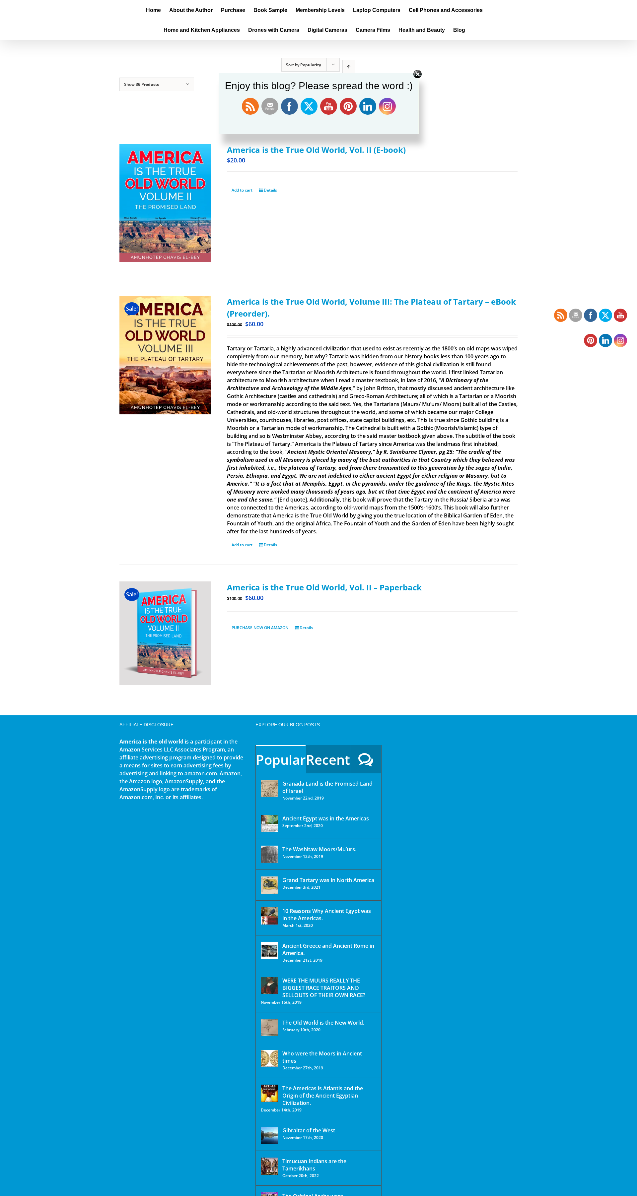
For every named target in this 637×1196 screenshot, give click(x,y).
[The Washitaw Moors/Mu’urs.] (269, 854)
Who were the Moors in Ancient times (322, 1057)
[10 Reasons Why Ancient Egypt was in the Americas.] (269, 916)
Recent (328, 759)
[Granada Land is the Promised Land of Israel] (269, 788)
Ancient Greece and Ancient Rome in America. (328, 949)
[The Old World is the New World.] (269, 1027)
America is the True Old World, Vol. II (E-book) (316, 149)
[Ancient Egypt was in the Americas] (269, 823)
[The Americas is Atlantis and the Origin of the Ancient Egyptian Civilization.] (269, 1093)
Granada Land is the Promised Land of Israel (327, 787)
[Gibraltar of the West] (269, 1135)
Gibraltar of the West (308, 1130)
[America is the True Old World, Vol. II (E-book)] (165, 203)
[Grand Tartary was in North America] (269, 885)
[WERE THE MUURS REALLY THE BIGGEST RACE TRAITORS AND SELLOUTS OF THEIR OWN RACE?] (269, 985)
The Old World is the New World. (323, 1022)
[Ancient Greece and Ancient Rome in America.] (269, 950)
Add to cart (242, 190)
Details (270, 190)
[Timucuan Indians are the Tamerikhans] (269, 1166)
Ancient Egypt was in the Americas (325, 818)
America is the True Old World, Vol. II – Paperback (324, 587)
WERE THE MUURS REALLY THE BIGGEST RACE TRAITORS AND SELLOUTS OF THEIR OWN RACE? (323, 988)
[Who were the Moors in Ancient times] (269, 1058)
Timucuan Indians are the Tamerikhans (314, 1165)
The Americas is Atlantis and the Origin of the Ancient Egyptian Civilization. (322, 1095)
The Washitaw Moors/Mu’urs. (319, 849)
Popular (281, 759)
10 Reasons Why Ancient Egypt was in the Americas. (326, 914)
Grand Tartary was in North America (328, 880)
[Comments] (365, 759)
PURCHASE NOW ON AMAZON (260, 627)
